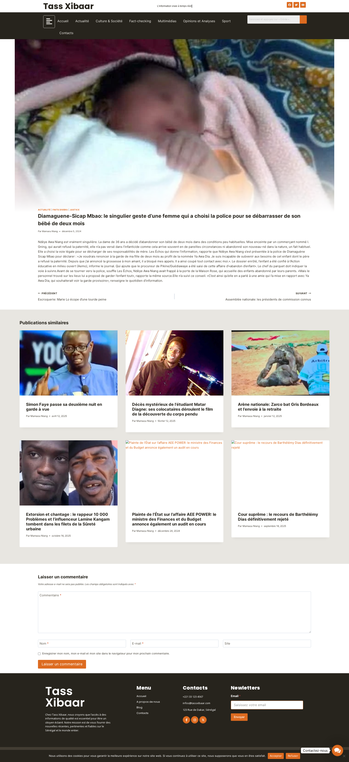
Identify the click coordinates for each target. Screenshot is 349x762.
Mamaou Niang (50, 231)
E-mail (138, 644)
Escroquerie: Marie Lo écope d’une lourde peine (72, 296)
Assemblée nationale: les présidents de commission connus (268, 296)
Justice (75, 209)
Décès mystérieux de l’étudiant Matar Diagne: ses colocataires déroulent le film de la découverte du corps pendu (172, 409)
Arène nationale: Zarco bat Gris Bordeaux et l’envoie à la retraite (278, 407)
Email (236, 696)
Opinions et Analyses (199, 21)
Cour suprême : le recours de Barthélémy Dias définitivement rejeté (278, 517)
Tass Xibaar (68, 6)
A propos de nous (148, 702)
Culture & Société (109, 21)
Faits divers (60, 209)
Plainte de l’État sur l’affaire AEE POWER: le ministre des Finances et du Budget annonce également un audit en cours (174, 519)
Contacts (66, 33)
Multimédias (167, 21)
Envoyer (239, 717)
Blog (139, 707)
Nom (44, 644)
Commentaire (50, 595)
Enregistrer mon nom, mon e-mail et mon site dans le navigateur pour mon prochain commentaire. (106, 653)
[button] (337, 750)
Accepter (276, 755)
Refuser (293, 755)
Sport (226, 21)
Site (227, 644)
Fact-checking (140, 21)
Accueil (62, 21)
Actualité (82, 21)
